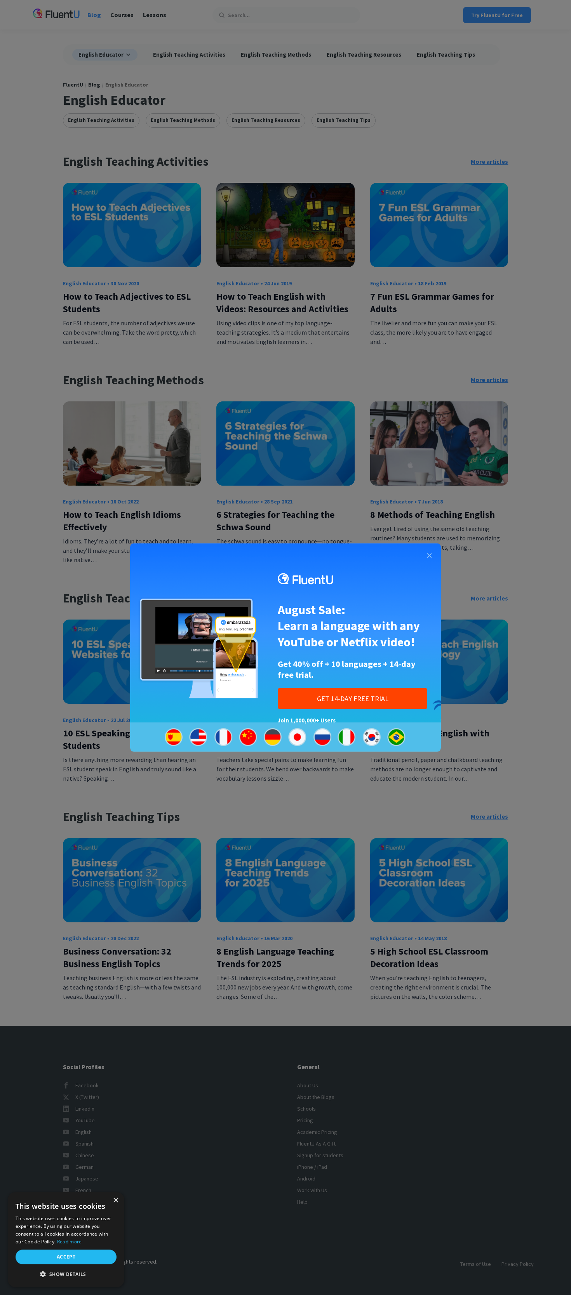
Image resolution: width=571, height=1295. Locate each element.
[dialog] (66, 1239)
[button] (66, 1274)
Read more (69, 1241)
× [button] (115, 1200)
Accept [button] (66, 1256)
